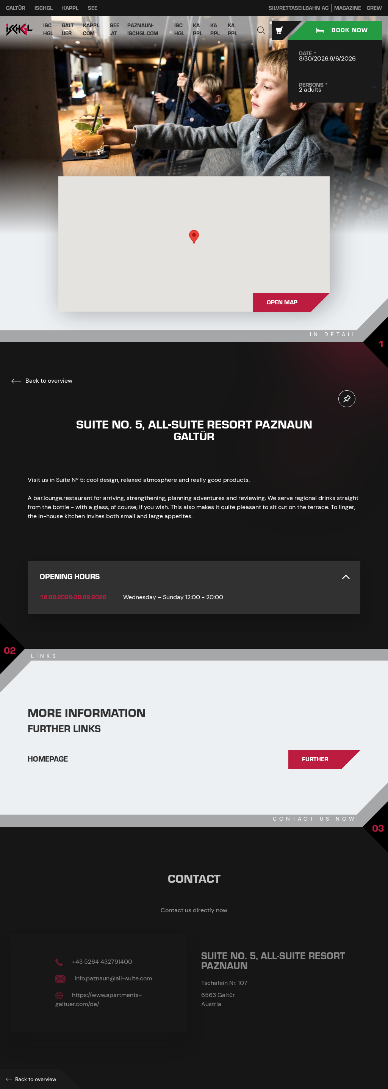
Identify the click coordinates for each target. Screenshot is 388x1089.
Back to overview (48, 381)
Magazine (347, 8)
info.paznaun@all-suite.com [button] (112, 978)
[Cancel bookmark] (347, 399)
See (92, 8)
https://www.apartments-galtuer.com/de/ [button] (98, 999)
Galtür (15, 8)
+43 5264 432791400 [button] (101, 962)
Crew (374, 8)
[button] (261, 30)
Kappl (70, 8)
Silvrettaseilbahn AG (299, 8)
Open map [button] (282, 302)
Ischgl (43, 8)
